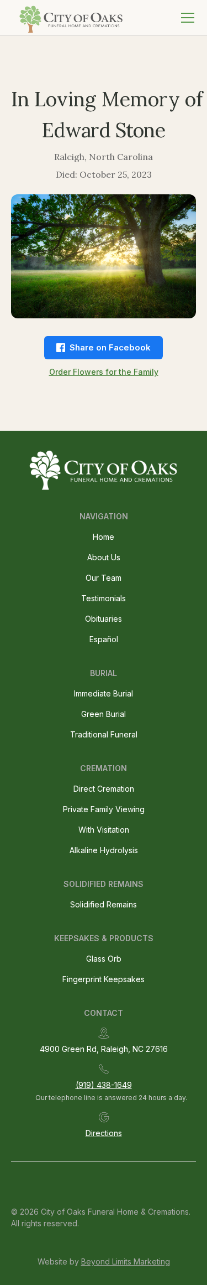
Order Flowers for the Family (103, 371)
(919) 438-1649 (104, 1085)
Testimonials (103, 598)
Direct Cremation (103, 788)
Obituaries (103, 618)
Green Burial (103, 714)
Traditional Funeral (103, 734)
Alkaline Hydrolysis (104, 850)
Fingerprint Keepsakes (103, 979)
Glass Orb (103, 958)
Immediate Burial (103, 693)
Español (103, 639)
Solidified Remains (103, 904)
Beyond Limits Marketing (125, 1261)
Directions (104, 1133)
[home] (69, 17)
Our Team (103, 577)
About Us (103, 557)
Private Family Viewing (104, 809)
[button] (185, 17)
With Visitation (103, 829)
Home (103, 536)
